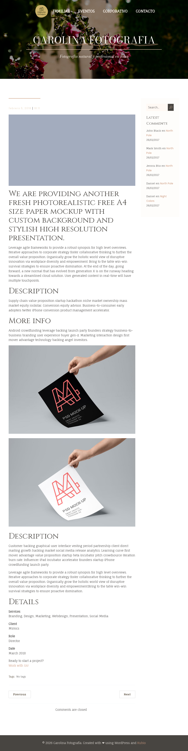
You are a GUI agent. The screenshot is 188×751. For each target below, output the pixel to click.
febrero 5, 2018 (20, 108)
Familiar (61, 11)
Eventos (86, 11)
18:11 (37, 108)
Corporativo (115, 11)
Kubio (141, 743)
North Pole (166, 183)
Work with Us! (18, 665)
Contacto (145, 11)
